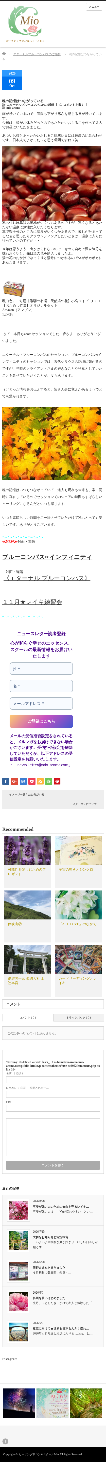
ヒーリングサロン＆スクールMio (39, 1454)
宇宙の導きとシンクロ (76, 869)
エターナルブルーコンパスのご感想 (37, 54)
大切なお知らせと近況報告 (50, 1237)
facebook (5, 1441)
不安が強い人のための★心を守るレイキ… (61, 1206)
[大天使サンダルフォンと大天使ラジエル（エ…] (86, 1403)
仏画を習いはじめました (49, 1298)
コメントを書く (73, 104)
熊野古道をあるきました (49, 1267)
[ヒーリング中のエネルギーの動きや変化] (19, 1403)
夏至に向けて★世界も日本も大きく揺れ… (61, 1328)
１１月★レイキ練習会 (32, 602)
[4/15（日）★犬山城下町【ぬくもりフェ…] (52, 1403)
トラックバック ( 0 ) (78, 1017)
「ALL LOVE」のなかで (77, 924)
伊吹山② (15, 924)
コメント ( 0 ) (27, 1017)
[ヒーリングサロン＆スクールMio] (25, 24)
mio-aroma (13, 107)
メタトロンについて (84, 804)
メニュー (94, 6)
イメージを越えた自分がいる (26, 794)
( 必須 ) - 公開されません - (28, 1087)
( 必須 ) (14, 1073)
